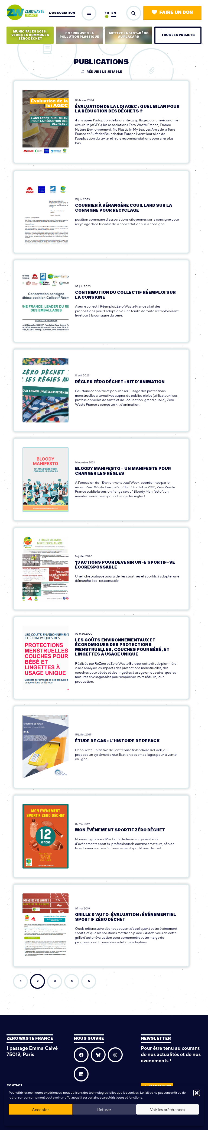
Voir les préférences (167, 1109)
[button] (196, 1093)
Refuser (104, 1109)
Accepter (40, 1109)
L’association (62, 13)
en (113, 13)
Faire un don (176, 12)
